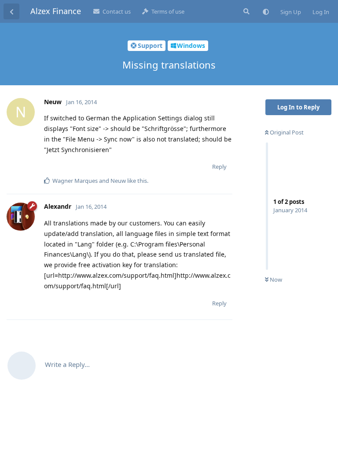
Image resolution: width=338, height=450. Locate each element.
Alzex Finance (55, 11)
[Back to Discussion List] (11, 11)
